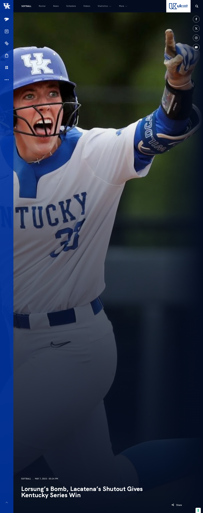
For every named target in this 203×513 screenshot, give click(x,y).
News (56, 6)
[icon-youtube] (196, 47)
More (121, 6)
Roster (42, 6)
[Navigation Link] (7, 19)
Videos (86, 6)
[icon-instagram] (196, 38)
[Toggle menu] (6, 502)
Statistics (103, 6)
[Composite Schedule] (6, 31)
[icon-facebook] (196, 19)
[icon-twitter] (196, 28)
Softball (26, 6)
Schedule (71, 6)
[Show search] (197, 6)
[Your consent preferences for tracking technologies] (198, 510)
